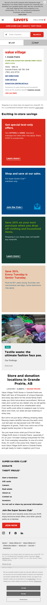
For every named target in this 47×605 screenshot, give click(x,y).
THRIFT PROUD (36, 26)
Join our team (11, 93)
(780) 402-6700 (12, 72)
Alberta (20, 389)
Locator (11, 389)
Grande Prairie (12, 57)
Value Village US (15, 543)
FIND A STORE (38, 20)
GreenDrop (7, 548)
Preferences (23, 599)
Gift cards (6, 481)
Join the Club (14, 207)
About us (6, 493)
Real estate (7, 489)
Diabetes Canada (33, 90)
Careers (5, 485)
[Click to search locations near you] (6, 34)
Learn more (22, 14)
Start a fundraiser (10, 478)
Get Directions (12, 76)
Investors (6, 500)
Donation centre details (16, 83)
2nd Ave (31, 545)
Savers (4, 543)
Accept (23, 588)
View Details (11, 80)
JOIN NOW (11, 525)
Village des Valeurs (9, 545)
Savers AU (22, 545)
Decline (23, 594)
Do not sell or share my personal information (22, 504)
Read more (9, 365)
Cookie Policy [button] (32, 579)
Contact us (7, 497)
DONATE (26, 26)
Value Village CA (29, 543)
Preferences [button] (37, 581)
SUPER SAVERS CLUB (13, 26)
